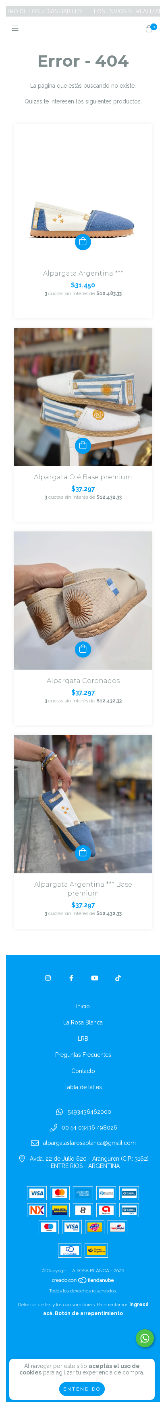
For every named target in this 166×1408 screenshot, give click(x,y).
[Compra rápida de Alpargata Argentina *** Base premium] (83, 853)
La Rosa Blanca (83, 1022)
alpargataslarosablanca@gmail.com (89, 1143)
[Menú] (17, 28)
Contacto (83, 1071)
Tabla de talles (83, 1087)
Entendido (82, 1389)
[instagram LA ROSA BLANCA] (48, 978)
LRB (83, 1038)
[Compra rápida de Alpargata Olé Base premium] (83, 446)
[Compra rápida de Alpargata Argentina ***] (83, 242)
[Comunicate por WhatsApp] (145, 1338)
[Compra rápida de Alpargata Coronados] (83, 649)
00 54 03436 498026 (89, 1127)
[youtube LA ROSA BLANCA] (95, 978)
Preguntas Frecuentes (83, 1055)
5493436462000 (89, 1112)
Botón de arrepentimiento (89, 1313)
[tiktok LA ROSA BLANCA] (118, 978)
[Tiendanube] (83, 1282)
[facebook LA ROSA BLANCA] (71, 978)
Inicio (83, 1006)
